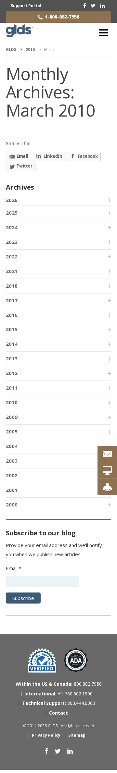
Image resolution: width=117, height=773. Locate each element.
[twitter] (93, 5)
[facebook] (84, 5)
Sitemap (76, 735)
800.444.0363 (58, 703)
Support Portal (26, 5)
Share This (18, 143)
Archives (20, 187)
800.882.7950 (59, 684)
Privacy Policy (46, 735)
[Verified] (42, 660)
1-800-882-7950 (62, 17)
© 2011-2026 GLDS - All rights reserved (58, 726)
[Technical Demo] (107, 470)
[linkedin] (102, 5)
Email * (13, 568)
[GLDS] (19, 34)
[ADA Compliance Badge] (76, 660)
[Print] (107, 487)
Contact (58, 713)
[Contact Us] (107, 454)
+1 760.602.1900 (58, 694)
